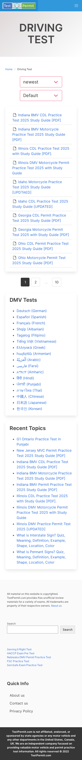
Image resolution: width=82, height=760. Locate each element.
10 (57, 282)
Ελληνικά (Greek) (31, 347)
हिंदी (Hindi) (25, 378)
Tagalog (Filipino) (31, 335)
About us (56, 605)
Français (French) (31, 323)
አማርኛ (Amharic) (30, 372)
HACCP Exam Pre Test (20, 653)
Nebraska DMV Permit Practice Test (29, 657)
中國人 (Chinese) (30, 396)
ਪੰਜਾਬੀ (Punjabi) (29, 384)
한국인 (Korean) (29, 408)
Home (8, 69)
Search (11, 623)
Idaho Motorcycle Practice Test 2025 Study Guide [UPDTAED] (37, 187)
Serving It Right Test (19, 649)
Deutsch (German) (32, 311)
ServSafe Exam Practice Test (24, 665)
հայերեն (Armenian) (34, 353)
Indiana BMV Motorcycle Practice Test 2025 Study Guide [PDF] (38, 134)
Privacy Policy (21, 711)
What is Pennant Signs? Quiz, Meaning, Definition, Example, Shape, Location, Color (41, 557)
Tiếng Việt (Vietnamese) (36, 341)
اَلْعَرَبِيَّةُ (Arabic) (29, 359)
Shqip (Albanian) (30, 329)
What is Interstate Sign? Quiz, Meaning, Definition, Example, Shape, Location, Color (41, 540)
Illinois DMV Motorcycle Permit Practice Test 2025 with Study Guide (40, 167)
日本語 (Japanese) (32, 402)
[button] (76, 5)
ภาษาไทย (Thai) (29, 390)
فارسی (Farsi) (27, 366)
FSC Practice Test (18, 661)
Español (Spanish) (31, 317)
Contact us (19, 703)
